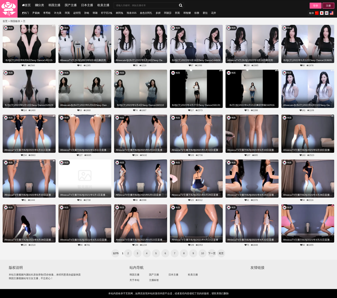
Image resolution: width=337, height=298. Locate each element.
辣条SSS (131, 12)
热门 (26, 12)
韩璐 (95, 12)
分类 (41, 5)
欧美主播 (103, 5)
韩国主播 (54, 5)
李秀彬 (47, 12)
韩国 (10, 28)
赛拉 (205, 12)
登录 (315, 5)
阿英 (67, 12)
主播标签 (154, 280)
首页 (28, 5)
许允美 (57, 12)
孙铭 (86, 12)
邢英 (177, 12)
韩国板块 (15, 21)
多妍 (158, 12)
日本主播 (87, 5)
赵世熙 (77, 12)
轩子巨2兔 (106, 12)
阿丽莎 (167, 12)
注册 (328, 5)
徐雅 (196, 12)
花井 (213, 12)
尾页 (221, 253)
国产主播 (71, 5)
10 (202, 253)
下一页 (212, 253)
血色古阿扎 (146, 12)
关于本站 (134, 280)
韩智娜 (187, 12)
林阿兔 (119, 12)
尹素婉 (36, 12)
